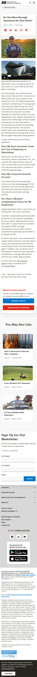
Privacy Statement (7, 669)
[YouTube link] (25, 537)
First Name (5, 456)
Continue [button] (8, 674)
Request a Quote (19, 301)
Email (3, 475)
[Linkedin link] (18, 537)
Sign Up (30, 479)
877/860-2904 (24, 575)
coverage (24, 184)
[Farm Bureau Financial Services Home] (11, 2)
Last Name (5, 465)
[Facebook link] (12, 537)
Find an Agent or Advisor (18, 308)
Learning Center (9, 7)
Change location (22, 530)
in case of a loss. (15, 170)
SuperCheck (10, 266)
